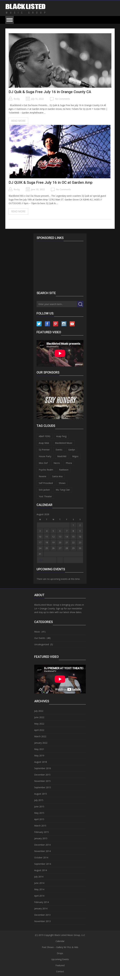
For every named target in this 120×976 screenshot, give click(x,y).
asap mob (44, 442)
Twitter (39, 323)
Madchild (61, 456)
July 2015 (38, 800)
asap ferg (61, 436)
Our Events (39, 638)
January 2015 (40, 838)
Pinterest (55, 323)
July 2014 (38, 876)
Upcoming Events (60, 959)
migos (75, 456)
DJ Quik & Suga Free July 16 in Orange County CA (50, 92)
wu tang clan (63, 489)
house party (45, 456)
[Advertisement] (61, 265)
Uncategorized (41, 644)
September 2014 (42, 863)
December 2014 (42, 844)
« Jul (41, 559)
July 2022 (38, 710)
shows (62, 483)
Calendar (60, 941)
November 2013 (42, 921)
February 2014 (41, 902)
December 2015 (42, 774)
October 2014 (41, 857)
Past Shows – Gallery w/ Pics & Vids (60, 947)
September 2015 (42, 787)
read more (18, 120)
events (59, 449)
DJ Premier (44, 449)
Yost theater (45, 496)
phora (69, 462)
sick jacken (44, 489)
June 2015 (39, 806)
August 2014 (40, 870)
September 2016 (42, 768)
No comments (62, 98)
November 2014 (42, 851)
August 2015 (40, 793)
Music (37, 631)
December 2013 (42, 914)
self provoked (46, 483)
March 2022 (40, 736)
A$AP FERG (44, 436)
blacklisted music (63, 442)
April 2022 (39, 730)
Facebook (47, 323)
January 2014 (40, 908)
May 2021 (39, 749)
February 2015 (41, 832)
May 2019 (39, 755)
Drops (60, 953)
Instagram (63, 323)
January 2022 (40, 742)
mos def (43, 462)
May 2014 (39, 889)
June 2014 (39, 882)
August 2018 (40, 761)
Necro (57, 462)
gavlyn (71, 449)
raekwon (63, 469)
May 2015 (39, 812)
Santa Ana (57, 476)
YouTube (72, 323)
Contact (60, 971)
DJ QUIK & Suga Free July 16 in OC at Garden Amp (50, 182)
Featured (60, 965)
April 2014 (39, 895)
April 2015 (39, 819)
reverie (42, 476)
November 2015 (42, 781)
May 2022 (39, 723)
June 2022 (39, 717)
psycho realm (46, 469)
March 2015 (40, 825)
